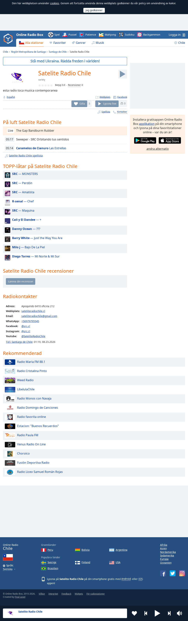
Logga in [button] (175, 35)
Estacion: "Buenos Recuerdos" (38, 426)
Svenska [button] (7, 569)
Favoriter (59, 43)
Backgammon (151, 34)
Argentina (121, 550)
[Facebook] (120, 97)
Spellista (106, 111)
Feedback (66, 593)
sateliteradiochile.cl (33, 311)
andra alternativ (158, 149)
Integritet (53, 593)
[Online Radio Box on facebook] (163, 573)
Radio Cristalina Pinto (32, 371)
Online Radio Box (29, 34)
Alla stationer (34, 43)
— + (26, 220)
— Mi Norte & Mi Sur (36, 256)
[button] (157, 613)
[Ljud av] (180, 613)
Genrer (81, 43)
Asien (163, 548)
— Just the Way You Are (37, 238)
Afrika (163, 545)
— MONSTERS (25, 174)
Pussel (72, 34)
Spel (57, 34)
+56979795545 (30, 321)
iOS (140, 578)
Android (126, 578)
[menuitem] (31, 43)
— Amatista (23, 192)
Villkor (42, 593)
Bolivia (86, 550)
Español (11, 97)
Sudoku (129, 34)
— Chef (23, 201)
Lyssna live (109, 103)
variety (41, 79)
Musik (100, 43)
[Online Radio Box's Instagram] (182, 573)
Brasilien (53, 568)
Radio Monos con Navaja (34, 398)
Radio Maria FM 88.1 (31, 362)
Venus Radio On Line (31, 444)
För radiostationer (95, 593)
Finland (86, 562)
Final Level (20, 596)
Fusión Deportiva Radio (33, 463)
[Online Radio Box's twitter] (173, 573)
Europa (164, 559)
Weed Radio (25, 380)
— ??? (26, 229)
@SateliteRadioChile (33, 336)
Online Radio (10, 547)
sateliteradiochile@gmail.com (39, 316)
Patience (90, 34)
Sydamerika (167, 555)
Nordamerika (168, 552)
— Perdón (22, 183)
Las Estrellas (41, 148)
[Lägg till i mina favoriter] (134, 613)
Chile (181, 43)
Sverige (52, 562)
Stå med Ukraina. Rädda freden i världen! (65, 60)
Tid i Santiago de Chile (19, 342)
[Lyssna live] (122, 74)
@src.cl (25, 326)
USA (118, 562)
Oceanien (165, 562)
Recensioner (74, 85)
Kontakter (122, 111)
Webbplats (105, 97)
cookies (54, 3)
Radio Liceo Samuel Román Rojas (40, 472)
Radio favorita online (31, 417)
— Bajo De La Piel (28, 247)
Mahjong (110, 34)
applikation (147, 124)
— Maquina (23, 210)
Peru (50, 550)
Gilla (82, 103)
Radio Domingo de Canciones (37, 408)
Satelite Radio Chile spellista (26, 155)
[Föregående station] (146, 613)
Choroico (23, 453)
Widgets (79, 593)
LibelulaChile (26, 389)
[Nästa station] (169, 613)
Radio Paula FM (27, 435)
